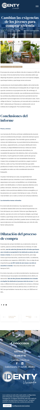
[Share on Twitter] (3, 304)
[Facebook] (16, 363)
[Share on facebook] (1, 304)
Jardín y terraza (17, 66)
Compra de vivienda (6, 66)
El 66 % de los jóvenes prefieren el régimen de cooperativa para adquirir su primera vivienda (9, 317)
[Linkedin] (22, 363)
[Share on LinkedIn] (6, 304)
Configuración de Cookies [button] (21, 406)
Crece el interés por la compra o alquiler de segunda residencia (30, 317)
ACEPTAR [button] (7, 405)
